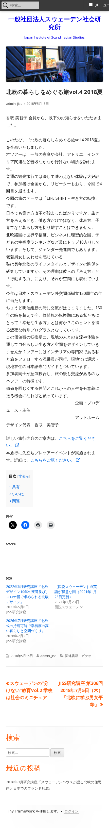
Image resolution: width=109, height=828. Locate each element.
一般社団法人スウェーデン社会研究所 (54, 23)
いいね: (16, 493)
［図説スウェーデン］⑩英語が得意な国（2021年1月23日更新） (76, 591)
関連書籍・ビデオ (78, 655)
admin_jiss (14, 103)
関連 (14, 500)
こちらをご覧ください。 (55, 460)
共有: (15, 486)
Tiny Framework (20, 811)
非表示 (24, 476)
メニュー (102, 5)
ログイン (71, 811)
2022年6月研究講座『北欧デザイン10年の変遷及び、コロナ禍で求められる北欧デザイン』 (27, 594)
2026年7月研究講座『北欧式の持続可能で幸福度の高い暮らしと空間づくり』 (27, 625)
